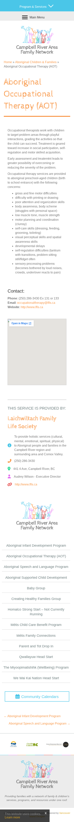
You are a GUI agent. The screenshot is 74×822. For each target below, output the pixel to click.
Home (8, 62)
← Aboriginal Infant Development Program (32, 716)
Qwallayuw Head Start (36, 657)
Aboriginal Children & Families (36, 62)
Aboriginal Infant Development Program (36, 545)
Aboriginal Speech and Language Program (36, 567)
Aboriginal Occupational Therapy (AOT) (36, 556)
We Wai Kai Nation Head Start (36, 678)
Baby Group (36, 588)
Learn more (12, 817)
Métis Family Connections (36, 636)
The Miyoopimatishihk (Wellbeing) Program (36, 667)
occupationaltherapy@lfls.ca (36, 302)
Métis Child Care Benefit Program (36, 625)
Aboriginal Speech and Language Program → (39, 723)
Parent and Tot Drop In (36, 646)
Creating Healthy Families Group (36, 599)
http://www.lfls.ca (32, 307)
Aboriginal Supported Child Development (36, 577)
